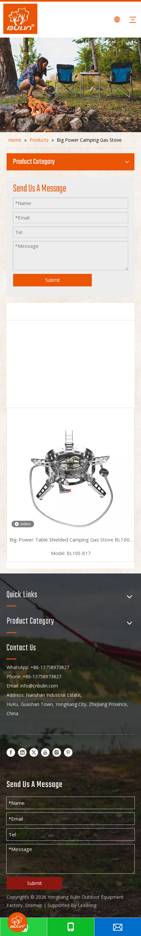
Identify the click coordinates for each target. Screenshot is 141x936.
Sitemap (33, 905)
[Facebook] (11, 752)
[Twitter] (34, 752)
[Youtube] (45, 752)
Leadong (87, 905)
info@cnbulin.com (39, 686)
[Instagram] (56, 752)
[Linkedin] (22, 752)
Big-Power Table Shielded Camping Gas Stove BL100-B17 (70, 540)
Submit (52, 280)
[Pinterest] (68, 752)
